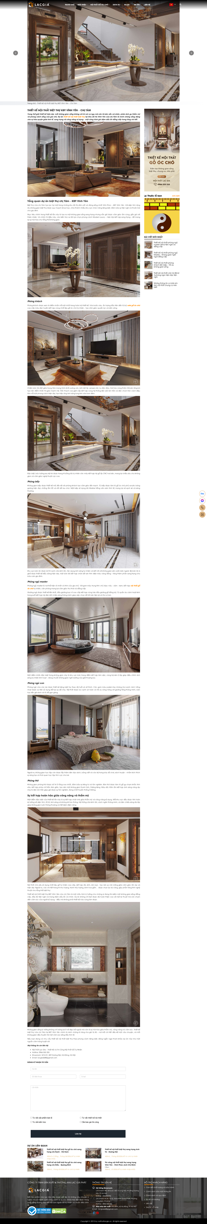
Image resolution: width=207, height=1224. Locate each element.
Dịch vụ (116, 4)
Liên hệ (147, 4)
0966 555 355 (107, 1204)
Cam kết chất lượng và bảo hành (160, 1187)
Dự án (127, 4)
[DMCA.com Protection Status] (59, 1210)
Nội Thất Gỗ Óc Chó (99, 4)
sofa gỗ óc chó (133, 305)
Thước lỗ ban (154, 195)
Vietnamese (173, 6)
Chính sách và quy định (156, 1195)
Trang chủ (69, 4)
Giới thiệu (82, 4)
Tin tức (137, 4)
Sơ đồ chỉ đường (153, 1199)
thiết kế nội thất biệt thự (74, 116)
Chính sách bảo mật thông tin (158, 1191)
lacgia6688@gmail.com (108, 1209)
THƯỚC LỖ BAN (152, 1207)
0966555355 (107, 1196)
